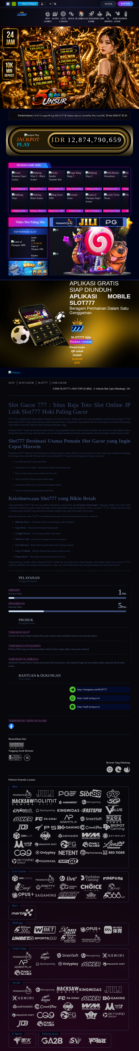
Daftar (125, 4)
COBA (66, 236)
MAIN (21, 179)
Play (23, 144)
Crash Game (91, 20)
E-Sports (108, 20)
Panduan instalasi (81, 341)
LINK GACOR (59, 383)
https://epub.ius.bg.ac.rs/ (88, 698)
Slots (55, 18)
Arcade (99, 18)
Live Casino (63, 20)
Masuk (108, 4)
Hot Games (48, 20)
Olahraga (81, 18)
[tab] (64, 222)
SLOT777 (43, 383)
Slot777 (11, 419)
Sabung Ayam (117, 20)
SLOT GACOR (26, 383)
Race (71, 18)
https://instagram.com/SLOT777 (92, 689)
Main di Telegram (29, 4)
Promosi (127, 18)
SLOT (11, 383)
